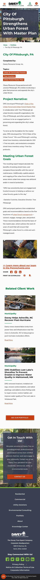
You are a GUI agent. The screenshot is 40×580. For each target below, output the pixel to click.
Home (5, 45)
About (20, 521)
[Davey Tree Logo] (20, 534)
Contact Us (19, 477)
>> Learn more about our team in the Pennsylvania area (19, 266)
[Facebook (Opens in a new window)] (7, 559)
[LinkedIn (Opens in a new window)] (32, 559)
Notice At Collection (14, 567)
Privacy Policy (18, 564)
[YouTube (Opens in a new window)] (27, 559)
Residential (20, 494)
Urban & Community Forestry (15, 73)
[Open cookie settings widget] (3, 576)
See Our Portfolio (19, 418)
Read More (9, 340)
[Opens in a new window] (11, 272)
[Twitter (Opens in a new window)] (12, 559)
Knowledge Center (20, 527)
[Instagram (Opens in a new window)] (22, 559)
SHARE (5, 272)
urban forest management (22, 215)
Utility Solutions (20, 505)
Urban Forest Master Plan (13, 80)
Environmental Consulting (20, 510)
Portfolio (13, 45)
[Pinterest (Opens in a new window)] (17, 559)
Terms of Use (28, 567)
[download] (29, 275)
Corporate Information (20, 570)
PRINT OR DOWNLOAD (11, 276)
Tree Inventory (9, 76)
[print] (23, 275)
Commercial (20, 499)
